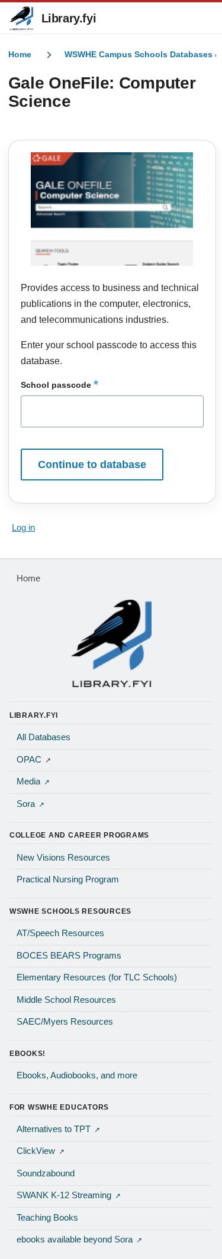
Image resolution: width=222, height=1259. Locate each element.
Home (19, 54)
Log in (23, 527)
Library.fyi (68, 18)
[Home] (111, 643)
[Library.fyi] (21, 18)
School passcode (56, 385)
